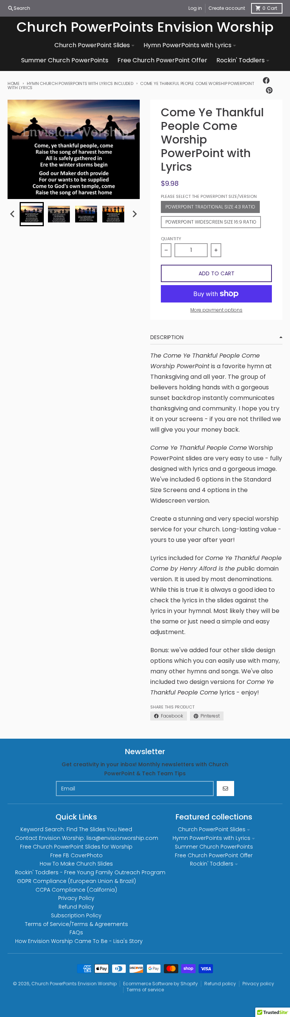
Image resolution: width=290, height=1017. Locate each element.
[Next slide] (134, 214)
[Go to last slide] (13, 214)
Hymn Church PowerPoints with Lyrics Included (80, 83)
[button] (32, 214)
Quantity (171, 239)
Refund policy (220, 983)
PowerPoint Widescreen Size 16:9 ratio (210, 222)
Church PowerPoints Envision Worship (145, 27)
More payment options (216, 310)
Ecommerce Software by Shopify (160, 983)
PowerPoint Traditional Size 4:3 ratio (210, 207)
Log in (195, 8)
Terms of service (145, 989)
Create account (226, 8)
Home (14, 83)
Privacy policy (258, 983)
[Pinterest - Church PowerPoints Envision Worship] (269, 90)
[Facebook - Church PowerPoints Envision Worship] (266, 80)
